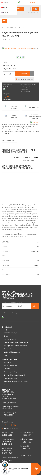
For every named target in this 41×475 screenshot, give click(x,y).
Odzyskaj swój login (11, 333)
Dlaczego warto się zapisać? (13, 302)
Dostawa (7, 369)
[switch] (5, 471)
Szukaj (19, 9)
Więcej (7, 133)
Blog (5, 355)
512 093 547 (25, 435)
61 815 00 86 (9, 425)
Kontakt (23, 2)
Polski (5, 2)
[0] (35, 11)
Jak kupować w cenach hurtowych (15, 346)
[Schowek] (32, 73)
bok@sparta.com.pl (11, 428)
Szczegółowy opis (8, 140)
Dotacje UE (7, 349)
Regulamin (7, 362)
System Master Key (10, 339)
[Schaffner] (34, 122)
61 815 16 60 (25, 441)
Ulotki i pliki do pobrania (12, 352)
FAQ (5, 330)
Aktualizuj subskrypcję (11, 313)
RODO (6, 385)
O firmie (6, 336)
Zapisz (34, 306)
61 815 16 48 (7, 444)
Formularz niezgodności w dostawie (16, 381)
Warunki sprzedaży (10, 372)
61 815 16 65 (7, 453)
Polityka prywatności (11, 365)
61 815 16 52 (7, 435)
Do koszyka (23, 74)
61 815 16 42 (25, 448)
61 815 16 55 (7, 460)
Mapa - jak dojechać (9, 403)
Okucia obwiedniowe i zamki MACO (16, 342)
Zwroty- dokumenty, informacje (15, 375)
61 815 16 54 (25, 455)
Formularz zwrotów (10, 378)
